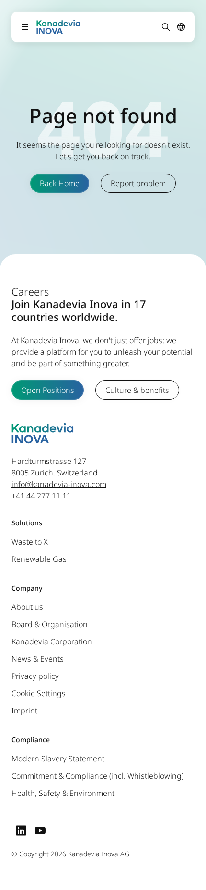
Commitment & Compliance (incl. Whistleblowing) (97, 776)
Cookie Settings (38, 693)
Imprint (24, 711)
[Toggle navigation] (25, 27)
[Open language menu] (181, 27)
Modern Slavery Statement (57, 759)
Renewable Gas (39, 559)
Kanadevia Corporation (51, 642)
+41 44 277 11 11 (41, 496)
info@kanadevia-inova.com (58, 484)
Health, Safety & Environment (62, 793)
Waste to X (29, 542)
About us (27, 607)
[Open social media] (21, 830)
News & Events (37, 659)
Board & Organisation (49, 624)
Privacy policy (35, 676)
